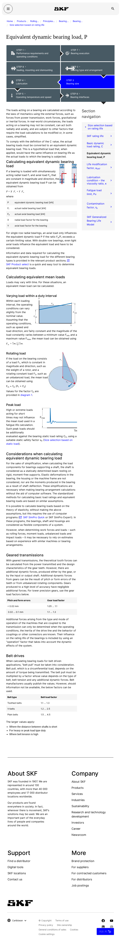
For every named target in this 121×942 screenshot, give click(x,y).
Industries (78, 800)
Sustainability (80, 806)
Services (77, 794)
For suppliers (80, 867)
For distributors (82, 879)
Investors (78, 822)
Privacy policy (46, 925)
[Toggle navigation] (8, 9)
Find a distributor (19, 861)
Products (21, 21)
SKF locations (17, 873)
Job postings (80, 885)
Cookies (74, 929)
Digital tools (15, 867)
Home (10, 21)
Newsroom (79, 834)
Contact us (15, 879)
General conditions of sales (52, 929)
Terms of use (62, 920)
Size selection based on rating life (27, 25)
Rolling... (34, 21)
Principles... (49, 21)
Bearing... (64, 21)
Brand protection (83, 861)
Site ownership (64, 925)
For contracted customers (89, 873)
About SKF (79, 781)
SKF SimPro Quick (34, 517)
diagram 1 (26, 394)
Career (76, 828)
